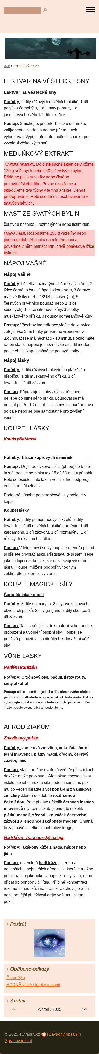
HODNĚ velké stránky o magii (33, 985)
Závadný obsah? (64, 1034)
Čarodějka (15, 978)
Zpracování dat (18, 1041)
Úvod (7, 66)
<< (14, 1009)
